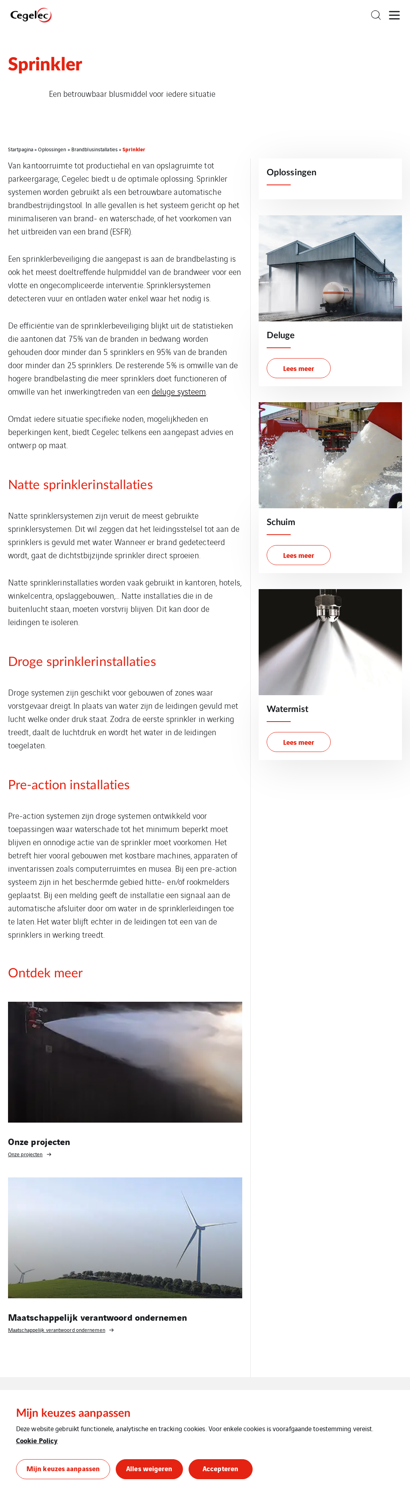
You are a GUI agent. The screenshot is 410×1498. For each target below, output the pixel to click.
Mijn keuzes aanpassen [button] (63, 1468)
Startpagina (20, 149)
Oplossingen (52, 149)
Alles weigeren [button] (149, 1468)
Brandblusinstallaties (94, 149)
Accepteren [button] (220, 1468)
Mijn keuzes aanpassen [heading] (73, 1413)
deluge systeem (179, 391)
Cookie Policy (37, 1440)
